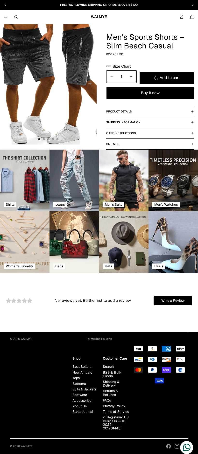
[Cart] (192, 17)
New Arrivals (82, 372)
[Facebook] (168, 446)
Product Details (119, 111)
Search (108, 366)
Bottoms (79, 383)
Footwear (79, 395)
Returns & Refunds (110, 393)
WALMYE (26, 339)
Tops (76, 378)
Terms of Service (116, 411)
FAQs (107, 400)
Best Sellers (81, 366)
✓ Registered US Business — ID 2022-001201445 (116, 422)
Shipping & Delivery (111, 383)
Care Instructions (121, 133)
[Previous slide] (5, 84)
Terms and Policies (99, 339)
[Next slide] (91, 84)
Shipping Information (123, 122)
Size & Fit (113, 144)
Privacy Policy (114, 406)
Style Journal (82, 411)
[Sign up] (67, 356)
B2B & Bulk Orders (112, 374)
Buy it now (150, 92)
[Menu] (5, 16)
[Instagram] (177, 446)
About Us (79, 406)
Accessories (81, 400)
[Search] (16, 17)
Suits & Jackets (84, 389)
